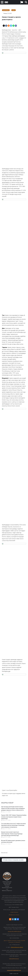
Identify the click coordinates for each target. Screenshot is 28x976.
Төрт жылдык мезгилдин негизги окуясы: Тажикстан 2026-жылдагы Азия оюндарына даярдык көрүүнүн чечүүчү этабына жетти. (13, 808)
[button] (4, 26)
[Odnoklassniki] (10, 919)
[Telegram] (15, 919)
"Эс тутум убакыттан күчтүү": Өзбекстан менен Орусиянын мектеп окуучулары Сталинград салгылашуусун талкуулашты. (13, 825)
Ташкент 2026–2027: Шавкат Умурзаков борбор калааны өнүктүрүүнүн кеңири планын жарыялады (13, 817)
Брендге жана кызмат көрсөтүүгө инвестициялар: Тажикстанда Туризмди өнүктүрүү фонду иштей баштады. (11, 833)
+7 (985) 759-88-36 (14, 912)
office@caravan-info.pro (14, 914)
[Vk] (13, 919)
